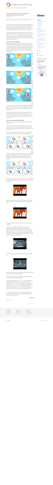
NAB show (18, 292)
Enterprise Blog (8, 312)
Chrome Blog (18, 312)
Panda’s (7, 292)
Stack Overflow (42, 67)
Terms (46, 320)
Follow (42, 74)
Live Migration (24, 28)
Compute (9, 299)
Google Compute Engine (21, 280)
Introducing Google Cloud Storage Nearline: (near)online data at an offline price (41, 35)
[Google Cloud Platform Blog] (21, 6)
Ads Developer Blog (28, 311)
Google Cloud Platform (13, 35)
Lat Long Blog (18, 313)
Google (41, 320)
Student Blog (8, 313)
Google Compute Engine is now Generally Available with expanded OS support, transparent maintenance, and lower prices (41, 46)
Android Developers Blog (29, 312)
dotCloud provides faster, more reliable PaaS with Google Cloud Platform (41, 31)
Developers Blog (28, 313)
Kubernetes (39, 22)
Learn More (39, 64)
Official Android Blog (18, 311)
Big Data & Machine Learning (41, 21)
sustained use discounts (14, 284)
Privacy (44, 320)
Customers (11, 299)
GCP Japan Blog (40, 23)
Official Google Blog (8, 311)
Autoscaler (30, 28)
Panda (7, 24)
